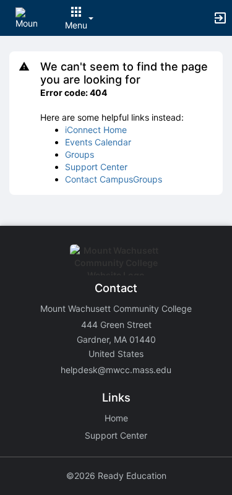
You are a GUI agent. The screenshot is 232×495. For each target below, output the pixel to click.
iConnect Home (96, 129)
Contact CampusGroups (113, 179)
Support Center (96, 166)
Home (116, 418)
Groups (79, 154)
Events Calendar (98, 142)
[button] (26, 17)
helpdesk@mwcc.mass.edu (116, 369)
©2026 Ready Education (116, 475)
